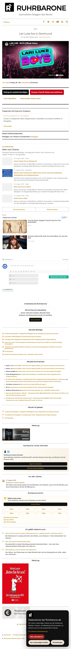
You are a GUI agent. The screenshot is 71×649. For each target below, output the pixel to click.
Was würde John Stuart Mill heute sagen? (33, 384)
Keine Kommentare (44, 37)
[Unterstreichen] (16, 272)
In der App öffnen (10, 98)
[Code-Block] (29, 272)
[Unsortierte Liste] (23, 272)
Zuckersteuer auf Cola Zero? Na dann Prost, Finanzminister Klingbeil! (39, 371)
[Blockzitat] (26, 272)
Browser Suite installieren (35, 468)
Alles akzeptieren (36, 637)
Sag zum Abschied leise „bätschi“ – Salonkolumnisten (23, 393)
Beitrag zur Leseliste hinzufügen (15, 92)
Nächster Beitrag (52, 209)
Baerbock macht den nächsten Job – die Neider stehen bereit (24, 354)
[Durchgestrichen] (18, 272)
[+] (34, 271)
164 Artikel (8, 126)
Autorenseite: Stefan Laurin (30, 98)
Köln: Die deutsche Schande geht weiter (17, 541)
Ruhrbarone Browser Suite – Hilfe (14, 638)
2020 (43, 513)
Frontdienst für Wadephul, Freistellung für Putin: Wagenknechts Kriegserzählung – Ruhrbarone (36, 379)
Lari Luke (5, 82)
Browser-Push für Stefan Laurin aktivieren (46, 92)
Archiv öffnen (35, 504)
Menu (7, 22)
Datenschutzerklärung (21, 635)
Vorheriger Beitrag (19, 209)
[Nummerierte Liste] (21, 272)
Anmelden (65, 259)
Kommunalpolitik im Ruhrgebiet (16, 116)
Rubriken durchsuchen (11, 517)
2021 (27, 513)
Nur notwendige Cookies (39, 642)
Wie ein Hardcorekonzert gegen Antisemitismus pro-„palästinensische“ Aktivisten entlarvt (34, 533)
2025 (27, 509)
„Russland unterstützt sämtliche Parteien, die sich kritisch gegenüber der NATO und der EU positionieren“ (33, 347)
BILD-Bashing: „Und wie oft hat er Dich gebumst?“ (21, 549)
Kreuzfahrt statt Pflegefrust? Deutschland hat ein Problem (23, 336)
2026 (11, 509)
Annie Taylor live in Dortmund (25, 161)
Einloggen (34, 137)
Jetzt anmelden (35, 320)
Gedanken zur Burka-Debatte (15, 482)
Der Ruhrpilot (9, 351)
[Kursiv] (13, 272)
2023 (59, 509)
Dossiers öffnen (9, 519)
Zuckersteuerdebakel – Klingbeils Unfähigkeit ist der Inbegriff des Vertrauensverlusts (31, 333)
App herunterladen (35, 464)
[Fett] (10, 272)
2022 (11, 513)
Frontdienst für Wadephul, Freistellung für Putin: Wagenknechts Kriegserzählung (30, 339)
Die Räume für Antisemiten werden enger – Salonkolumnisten (25, 398)
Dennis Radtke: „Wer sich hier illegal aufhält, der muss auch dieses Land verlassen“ (39, 365)
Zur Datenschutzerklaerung (38, 631)
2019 (59, 513)
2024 (43, 509)
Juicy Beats (25, 82)
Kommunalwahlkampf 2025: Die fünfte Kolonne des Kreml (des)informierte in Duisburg (33, 381)
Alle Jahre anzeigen (10, 522)
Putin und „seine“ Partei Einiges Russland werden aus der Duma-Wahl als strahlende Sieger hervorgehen (33, 343)
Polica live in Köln (20, 198)
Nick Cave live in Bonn (22, 187)
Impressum (7, 635)
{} (31, 271)
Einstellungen (57, 642)
